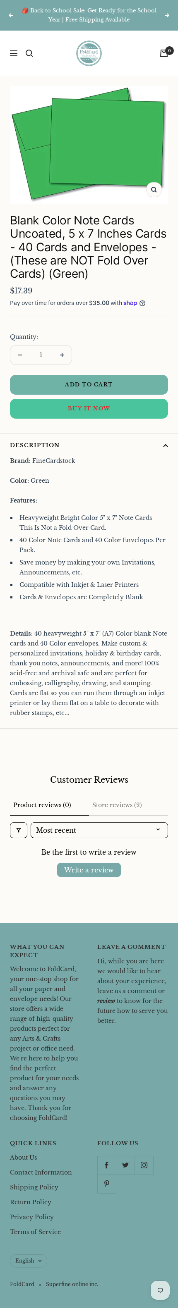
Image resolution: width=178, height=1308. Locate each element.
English (24, 1261)
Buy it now (89, 408)
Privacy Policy (32, 1217)
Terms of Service (35, 1232)
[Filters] (18, 830)
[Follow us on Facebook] (106, 1165)
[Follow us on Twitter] (125, 1165)
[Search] (29, 53)
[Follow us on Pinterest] (106, 1184)
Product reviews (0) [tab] (42, 805)
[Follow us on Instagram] (144, 1165)
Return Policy (30, 1202)
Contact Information (41, 1172)
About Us (23, 1157)
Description (35, 445)
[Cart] (164, 53)
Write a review (89, 870)
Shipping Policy (34, 1187)
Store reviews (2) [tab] (117, 805)
